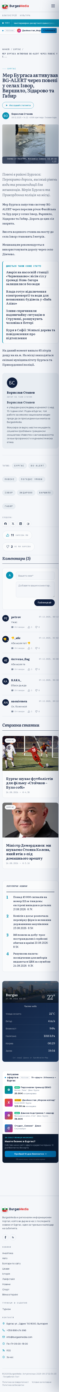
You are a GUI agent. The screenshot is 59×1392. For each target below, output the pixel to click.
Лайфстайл (8, 1279)
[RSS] (13, 1237)
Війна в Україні (10, 1294)
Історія (6, 1273)
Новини (6, 1284)
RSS (9, 1350)
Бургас (17, 49)
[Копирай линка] (28, 524)
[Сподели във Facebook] (5, 524)
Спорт (5, 1289)
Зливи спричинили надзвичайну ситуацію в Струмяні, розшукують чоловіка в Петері (25, 317)
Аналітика (7, 1253)
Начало (6, 49)
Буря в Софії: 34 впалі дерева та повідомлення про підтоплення (30, 334)
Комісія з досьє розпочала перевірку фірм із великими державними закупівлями (32, 920)
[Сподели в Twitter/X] (13, 524)
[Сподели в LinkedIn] (20, 524)
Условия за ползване (41, 1382)
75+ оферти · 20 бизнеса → (43, 1077)
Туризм (6, 1309)
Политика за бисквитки (13, 1385)
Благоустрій (9, 15)
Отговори (19, 627)
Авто (5, 1258)
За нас (10, 1357)
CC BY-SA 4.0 (52, 160)
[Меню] (53, 5)
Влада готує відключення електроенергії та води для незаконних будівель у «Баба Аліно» (28, 297)
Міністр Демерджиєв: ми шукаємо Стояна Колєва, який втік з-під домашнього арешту (28, 852)
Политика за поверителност (15, 1382)
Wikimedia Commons (37, 159)
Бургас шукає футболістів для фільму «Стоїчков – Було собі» (29, 783)
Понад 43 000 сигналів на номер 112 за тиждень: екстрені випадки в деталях (32, 901)
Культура (25, 15)
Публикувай (44, 602)
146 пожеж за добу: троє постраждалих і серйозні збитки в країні (30, 939)
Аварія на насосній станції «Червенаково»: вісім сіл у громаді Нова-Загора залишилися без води (27, 278)
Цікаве (6, 1268)
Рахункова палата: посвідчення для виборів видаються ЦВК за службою (31, 958)
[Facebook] (5, 1237)
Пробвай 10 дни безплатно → (30, 1153)
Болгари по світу (11, 1263)
